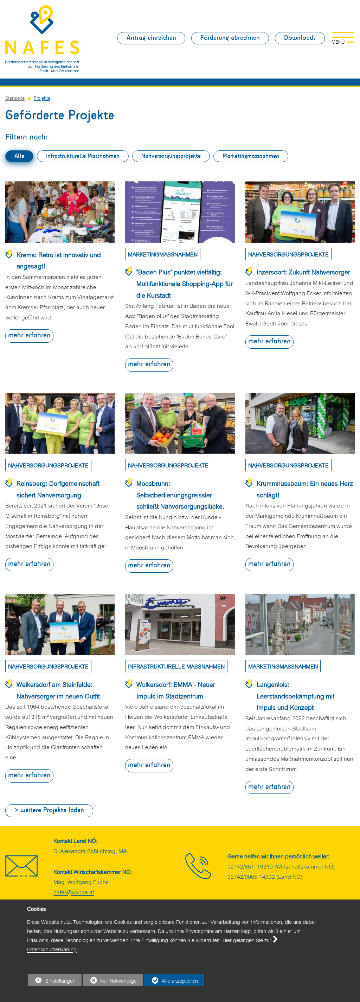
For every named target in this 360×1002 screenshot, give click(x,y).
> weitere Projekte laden (49, 810)
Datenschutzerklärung (52, 949)
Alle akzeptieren (171, 981)
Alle (19, 156)
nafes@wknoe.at (73, 891)
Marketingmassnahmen (251, 156)
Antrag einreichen (151, 38)
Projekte (42, 97)
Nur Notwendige (110, 981)
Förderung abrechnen (230, 38)
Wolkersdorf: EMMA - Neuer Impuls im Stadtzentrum (175, 689)
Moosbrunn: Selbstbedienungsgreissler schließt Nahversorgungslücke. (180, 494)
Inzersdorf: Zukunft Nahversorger (303, 271)
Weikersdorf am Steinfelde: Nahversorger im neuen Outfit (58, 689)
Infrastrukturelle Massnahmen (83, 156)
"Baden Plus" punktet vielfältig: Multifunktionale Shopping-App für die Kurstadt (184, 283)
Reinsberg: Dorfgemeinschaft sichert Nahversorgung (58, 488)
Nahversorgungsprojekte (171, 156)
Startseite (15, 97)
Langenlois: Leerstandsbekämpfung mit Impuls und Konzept (295, 695)
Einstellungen (52, 981)
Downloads (300, 38)
